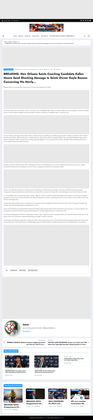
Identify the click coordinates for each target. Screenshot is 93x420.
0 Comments (58, 69)
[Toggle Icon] (3, 36)
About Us (20, 36)
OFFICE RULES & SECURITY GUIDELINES (62, 36)
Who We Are (44, 36)
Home (15, 36)
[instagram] (88, 20)
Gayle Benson (19, 69)
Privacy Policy (35, 36)
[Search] (84, 36)
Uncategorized (16, 390)
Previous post (41, 340)
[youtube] (90, 20)
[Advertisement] (46, 9)
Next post (50, 340)
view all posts (26, 331)
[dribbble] (85, 20)
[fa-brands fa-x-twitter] (83, 20)
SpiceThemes (61, 417)
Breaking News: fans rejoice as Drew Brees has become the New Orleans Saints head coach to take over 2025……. (65, 404)
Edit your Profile (47, 328)
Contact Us (27, 36)
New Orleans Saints (9, 69)
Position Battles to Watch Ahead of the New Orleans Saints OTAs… (74, 359)
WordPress (45, 417)
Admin (41, 69)
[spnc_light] (89, 36)
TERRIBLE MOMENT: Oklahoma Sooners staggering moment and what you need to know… (26, 343)
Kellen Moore (25, 69)
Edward (45, 406)
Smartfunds (23, 406)
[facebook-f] (81, 20)
